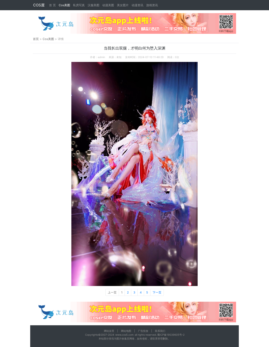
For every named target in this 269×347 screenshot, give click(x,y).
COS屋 (39, 5)
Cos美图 (64, 5)
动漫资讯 (137, 5)
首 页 (52, 5)
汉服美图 (93, 5)
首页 (36, 39)
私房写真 (79, 5)
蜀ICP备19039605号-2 (170, 334)
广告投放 (143, 330)
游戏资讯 (152, 5)
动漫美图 (108, 5)
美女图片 (123, 5)
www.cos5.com (124, 334)
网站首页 (109, 330)
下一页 (157, 292)
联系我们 (160, 330)
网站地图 (126, 330)
